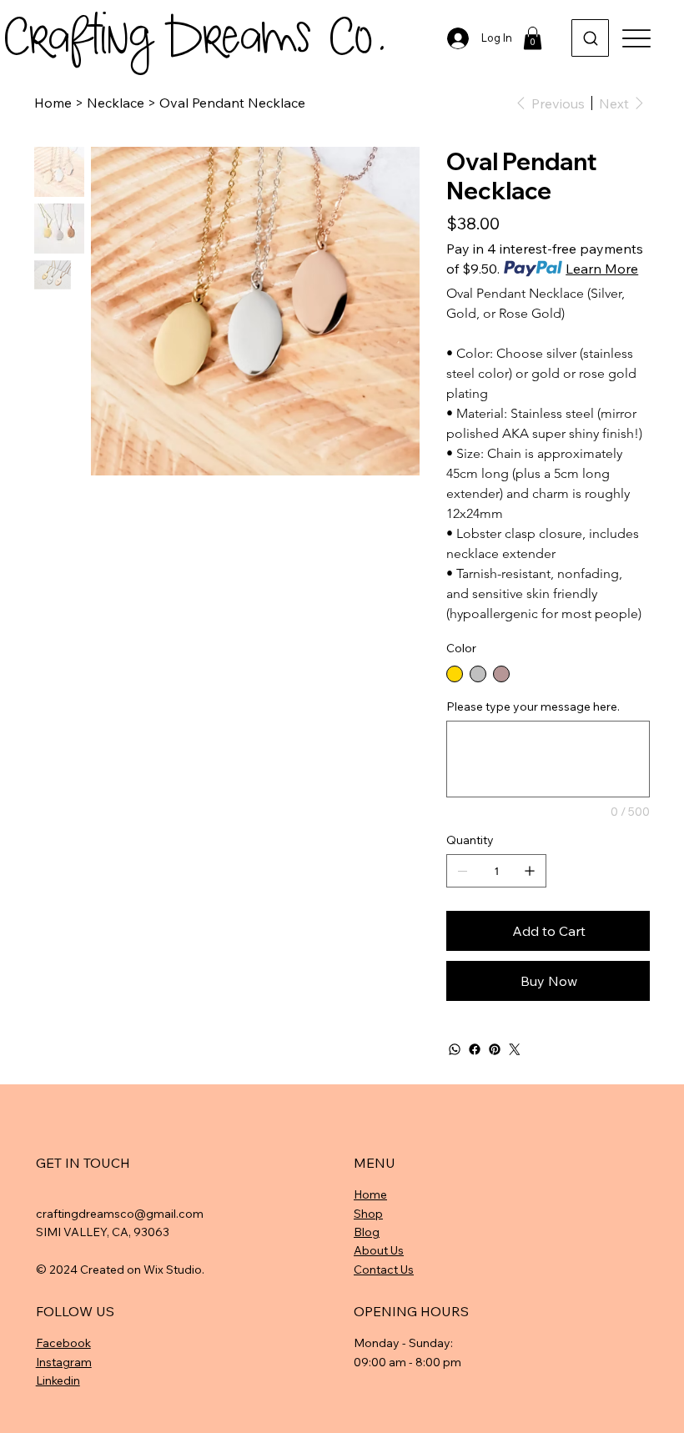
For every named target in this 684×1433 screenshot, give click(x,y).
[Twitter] (514, 1049)
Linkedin (58, 1380)
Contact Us (384, 1269)
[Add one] (529, 870)
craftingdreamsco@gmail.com (120, 1213)
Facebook (63, 1342)
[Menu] (636, 38)
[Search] (590, 38)
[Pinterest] (494, 1049)
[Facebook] (474, 1049)
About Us (379, 1250)
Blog (367, 1231)
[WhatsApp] (454, 1049)
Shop (368, 1213)
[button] (532, 38)
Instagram (64, 1362)
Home (370, 1194)
